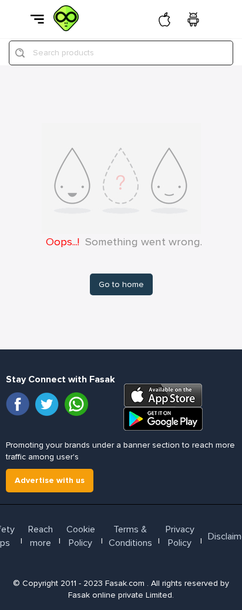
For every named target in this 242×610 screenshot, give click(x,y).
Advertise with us (50, 480)
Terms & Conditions (130, 536)
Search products (63, 53)
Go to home (121, 284)
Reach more (40, 536)
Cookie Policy (80, 536)
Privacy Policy (180, 536)
